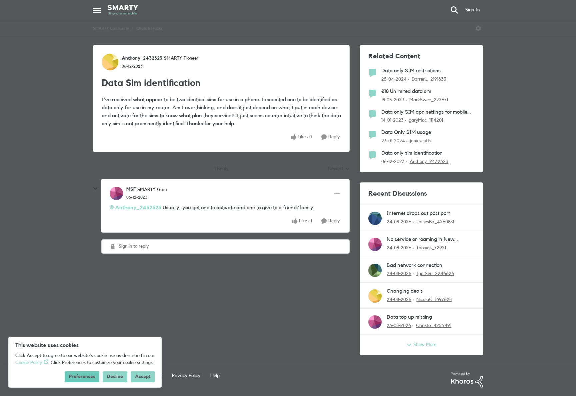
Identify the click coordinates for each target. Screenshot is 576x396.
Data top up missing (409, 317)
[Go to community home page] (123, 10)
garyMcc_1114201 (426, 120)
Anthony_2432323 (142, 58)
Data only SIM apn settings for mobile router (424, 112)
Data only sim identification (412, 153)
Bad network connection (414, 265)
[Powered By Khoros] (467, 380)
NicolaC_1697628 (434, 299)
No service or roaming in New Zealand (420, 240)
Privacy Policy (186, 375)
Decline (115, 376)
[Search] (454, 10)
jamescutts (420, 141)
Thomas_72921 (431, 248)
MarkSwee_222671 (428, 100)
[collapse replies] (95, 189)
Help (215, 375)
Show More (424, 344)
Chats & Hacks (149, 28)
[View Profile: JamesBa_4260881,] (375, 218)
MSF (131, 189)
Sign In (472, 10)
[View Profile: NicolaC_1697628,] (375, 296)
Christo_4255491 (433, 325)
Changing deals (405, 291)
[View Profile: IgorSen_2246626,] (375, 270)
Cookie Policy (28, 362)
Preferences (82, 376)
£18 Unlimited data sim (406, 91)
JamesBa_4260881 (435, 222)
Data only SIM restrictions (411, 70)
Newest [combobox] (339, 169)
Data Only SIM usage (406, 132)
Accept (142, 376)
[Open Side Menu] (97, 10)
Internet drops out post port (418, 213)
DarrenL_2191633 (429, 79)
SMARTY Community (111, 28)
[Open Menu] (478, 28)
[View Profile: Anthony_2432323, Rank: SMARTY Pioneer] (110, 62)
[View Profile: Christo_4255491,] (375, 322)
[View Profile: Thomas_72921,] (375, 244)
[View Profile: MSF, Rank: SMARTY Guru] (116, 193)
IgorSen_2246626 (435, 273)
